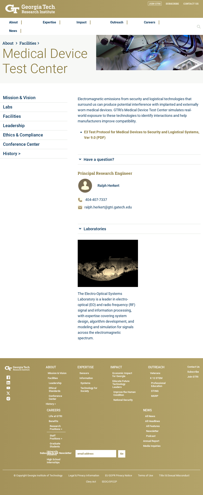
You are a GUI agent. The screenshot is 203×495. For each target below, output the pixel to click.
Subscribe (172, 3)
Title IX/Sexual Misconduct (174, 475)
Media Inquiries (152, 445)
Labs (7, 107)
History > (11, 153)
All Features (153, 426)
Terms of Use (145, 475)
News (13, 31)
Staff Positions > (56, 437)
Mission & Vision (19, 97)
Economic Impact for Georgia (122, 375)
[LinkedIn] (17, 382)
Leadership (14, 125)
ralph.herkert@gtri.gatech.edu (108, 207)
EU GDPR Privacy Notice (118, 475)
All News (150, 416)
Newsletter (152, 431)
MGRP (154, 395)
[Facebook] (17, 377)
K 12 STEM (156, 378)
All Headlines (152, 421)
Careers (149, 22)
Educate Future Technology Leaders (120, 384)
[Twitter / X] (17, 393)
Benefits (53, 421)
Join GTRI (155, 3)
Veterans (155, 373)
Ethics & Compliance (23, 134)
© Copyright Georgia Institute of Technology (38, 475)
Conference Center (21, 144)
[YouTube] (17, 388)
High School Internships (53, 461)
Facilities (27, 43)
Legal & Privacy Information (83, 475)
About (13, 22)
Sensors (84, 373)
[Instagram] (17, 398)
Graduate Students (55, 445)
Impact (81, 22)
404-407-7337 (96, 200)
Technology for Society (88, 389)
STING (155, 390)
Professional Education (158, 385)
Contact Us (190, 3)
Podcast (150, 436)
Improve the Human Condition (124, 393)
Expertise (49, 22)
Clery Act (91, 481)
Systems (85, 383)
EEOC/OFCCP (109, 481)
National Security (123, 399)
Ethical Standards (54, 389)
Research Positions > (56, 428)
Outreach (116, 22)
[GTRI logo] (30, 9)
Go (121, 453)
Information (86, 378)
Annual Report (151, 440)
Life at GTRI (55, 416)
